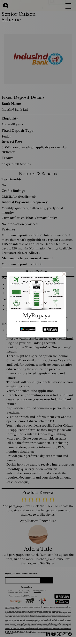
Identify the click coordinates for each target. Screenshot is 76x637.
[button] (64, 274)
